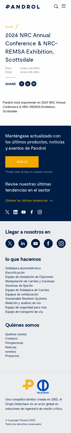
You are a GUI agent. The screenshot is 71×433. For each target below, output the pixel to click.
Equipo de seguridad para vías (26, 307)
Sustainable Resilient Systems (26, 298)
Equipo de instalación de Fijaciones (29, 277)
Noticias (10, 347)
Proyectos (12, 356)
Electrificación (15, 272)
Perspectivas (14, 343)
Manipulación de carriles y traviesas (29, 281)
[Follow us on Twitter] (9, 243)
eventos (10, 351)
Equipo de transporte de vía (24, 312)
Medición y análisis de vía (23, 303)
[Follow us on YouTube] (35, 243)
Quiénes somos (16, 334)
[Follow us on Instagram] (61, 243)
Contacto (11, 338)
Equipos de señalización (21, 294)
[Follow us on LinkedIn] (22, 243)
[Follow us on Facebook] (48, 243)
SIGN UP (22, 161)
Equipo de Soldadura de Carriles (27, 290)
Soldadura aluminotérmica (23, 268)
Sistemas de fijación (19, 285)
